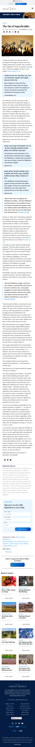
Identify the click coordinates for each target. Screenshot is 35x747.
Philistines (8, 552)
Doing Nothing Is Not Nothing (24, 591)
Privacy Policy (17, 744)
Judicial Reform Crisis (10, 546)
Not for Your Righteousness (7, 669)
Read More (9, 598)
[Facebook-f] (16, 723)
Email (5, 522)
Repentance (7, 539)
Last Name (7, 517)
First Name (7, 511)
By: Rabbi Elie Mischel (10, 29)
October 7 (6, 544)
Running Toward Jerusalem (24, 617)
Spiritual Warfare (8, 541)
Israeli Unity (14, 544)
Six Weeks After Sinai (7, 617)
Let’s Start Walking (8, 642)
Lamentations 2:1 (13, 71)
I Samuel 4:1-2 (24, 212)
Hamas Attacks (23, 544)
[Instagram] (12, 723)
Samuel (18, 537)
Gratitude (6, 588)
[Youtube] (22, 723)
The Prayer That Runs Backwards (24, 669)
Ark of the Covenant (21, 541)
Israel (5, 23)
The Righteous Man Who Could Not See (25, 643)
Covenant (5, 666)
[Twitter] (19, 723)
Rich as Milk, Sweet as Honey (8, 591)
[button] (4, 31)
